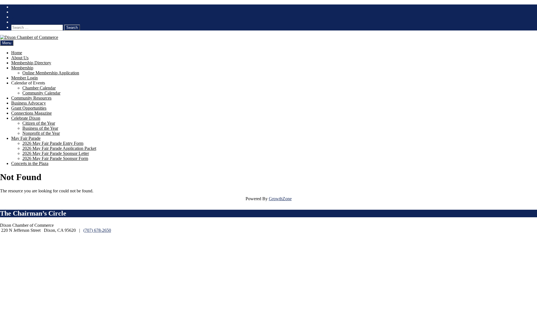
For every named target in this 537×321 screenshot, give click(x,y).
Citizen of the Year (38, 123)
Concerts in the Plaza (29, 163)
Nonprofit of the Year (41, 133)
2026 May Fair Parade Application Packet (59, 148)
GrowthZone (280, 198)
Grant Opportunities (28, 108)
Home (16, 52)
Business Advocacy (28, 103)
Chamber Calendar (39, 88)
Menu (6, 43)
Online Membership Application (50, 72)
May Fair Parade (26, 138)
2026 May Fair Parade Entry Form (52, 143)
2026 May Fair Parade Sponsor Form (55, 158)
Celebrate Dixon (25, 118)
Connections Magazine (31, 113)
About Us (20, 57)
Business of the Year (40, 128)
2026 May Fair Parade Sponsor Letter (55, 153)
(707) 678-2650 (25, 6)
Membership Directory (31, 62)
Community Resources (31, 98)
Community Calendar (41, 93)
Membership (22, 67)
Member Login (24, 77)
